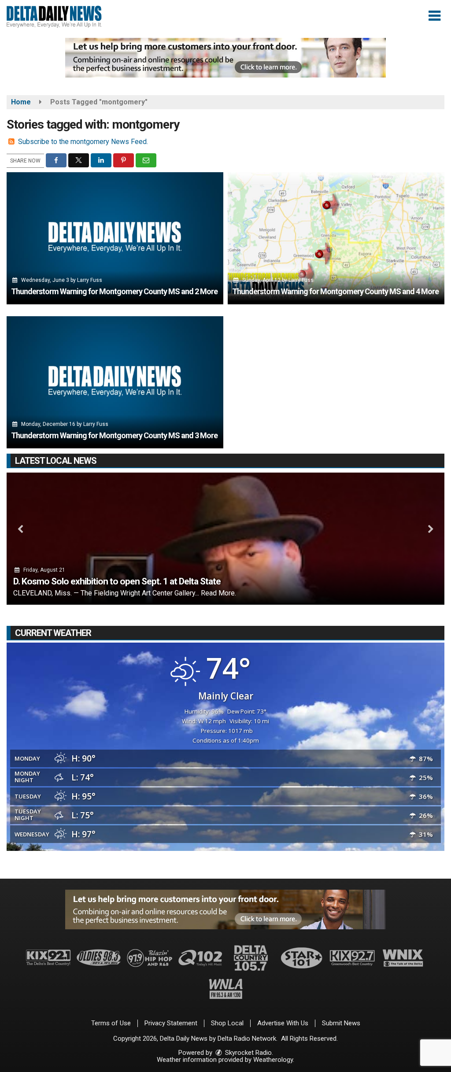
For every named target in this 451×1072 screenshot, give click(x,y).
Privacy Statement (170, 1023)
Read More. (218, 593)
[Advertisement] (225, 58)
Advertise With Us (282, 1023)
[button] (434, 16)
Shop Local (227, 1023)
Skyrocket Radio (247, 1053)
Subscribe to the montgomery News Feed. (83, 141)
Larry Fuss (89, 280)
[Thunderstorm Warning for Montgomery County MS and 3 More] (115, 382)
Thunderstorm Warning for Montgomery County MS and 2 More (114, 291)
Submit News (341, 1023)
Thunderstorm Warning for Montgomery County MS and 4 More (335, 291)
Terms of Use (111, 1023)
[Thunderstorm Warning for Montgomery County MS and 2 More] (115, 238)
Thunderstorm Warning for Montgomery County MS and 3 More (114, 435)
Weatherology (273, 1060)
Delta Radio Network (247, 1038)
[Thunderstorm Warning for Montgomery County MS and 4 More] (336, 238)
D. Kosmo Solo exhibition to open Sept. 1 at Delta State (117, 581)
